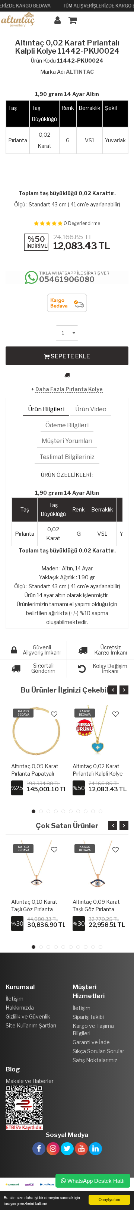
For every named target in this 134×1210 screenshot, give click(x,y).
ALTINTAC (80, 72)
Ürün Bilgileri (46, 409)
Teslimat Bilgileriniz (67, 456)
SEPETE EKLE (70, 356)
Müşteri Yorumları (67, 440)
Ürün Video (90, 409)
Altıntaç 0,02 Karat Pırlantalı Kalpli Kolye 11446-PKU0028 (98, 773)
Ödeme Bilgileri (67, 425)
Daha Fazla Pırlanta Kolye (69, 389)
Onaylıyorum (109, 1199)
